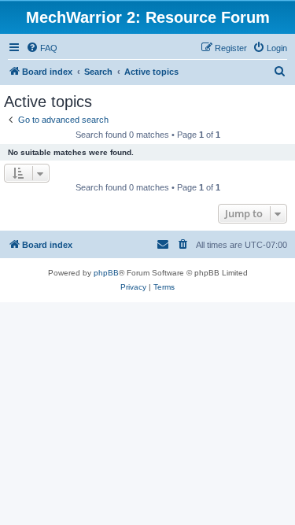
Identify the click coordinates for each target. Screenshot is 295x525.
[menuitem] (41, 48)
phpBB (106, 272)
